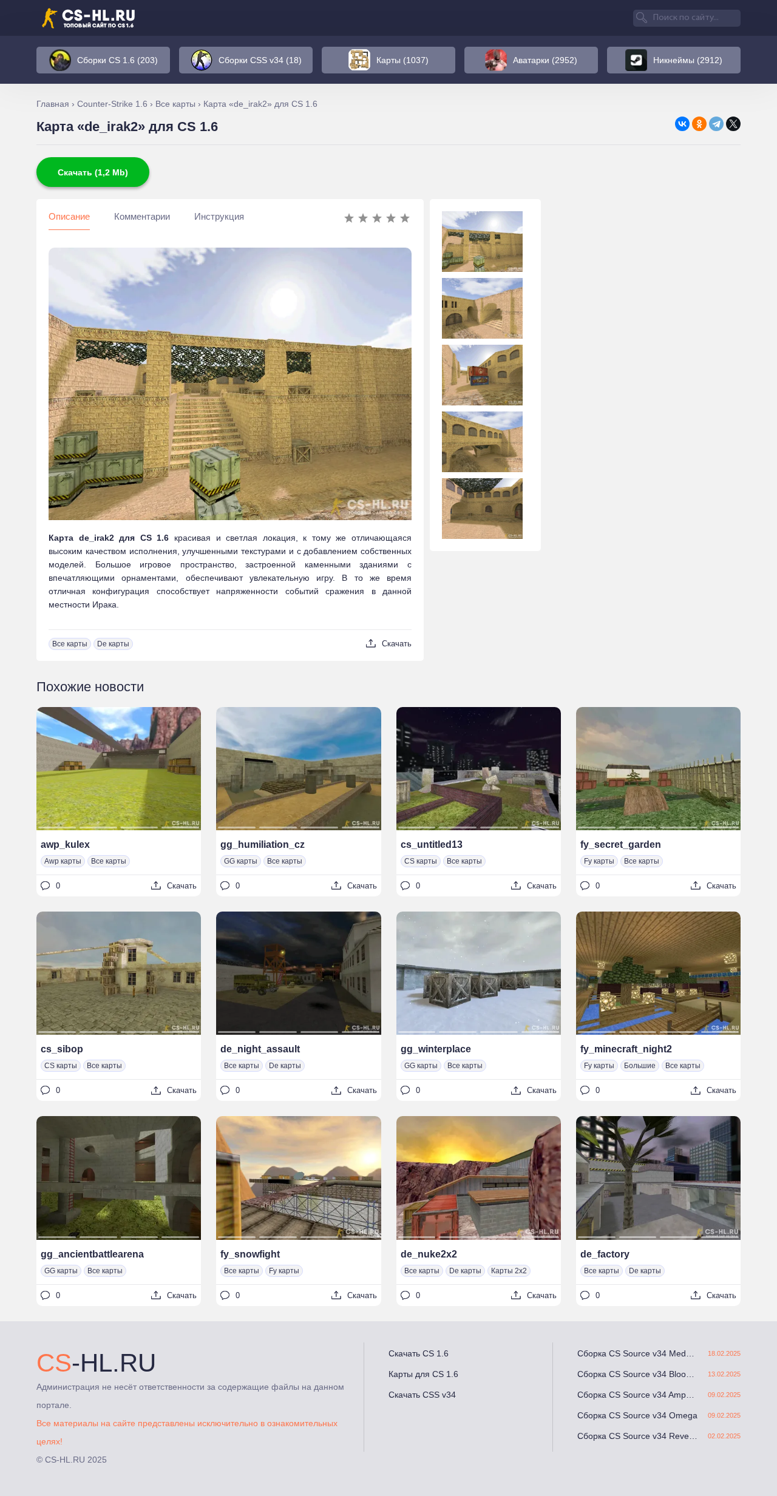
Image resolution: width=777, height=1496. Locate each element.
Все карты (69, 644)
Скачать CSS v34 (422, 1395)
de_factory (604, 1254)
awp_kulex (65, 844)
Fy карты (599, 861)
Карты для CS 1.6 (423, 1374)
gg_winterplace (436, 1049)
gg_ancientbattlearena (92, 1254)
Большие (640, 1065)
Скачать (397, 643)
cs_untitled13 (432, 844)
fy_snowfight (250, 1254)
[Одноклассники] (699, 124)
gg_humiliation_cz (262, 844)
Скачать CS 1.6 (418, 1353)
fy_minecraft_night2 (626, 1049)
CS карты (420, 861)
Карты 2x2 (509, 1271)
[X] (733, 124)
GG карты (240, 861)
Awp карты (62, 861)
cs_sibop (62, 1049)
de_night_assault (260, 1049)
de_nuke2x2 (429, 1254)
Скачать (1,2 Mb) (93, 172)
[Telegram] (716, 124)
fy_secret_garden (620, 844)
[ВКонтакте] (682, 124)
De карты (113, 644)
